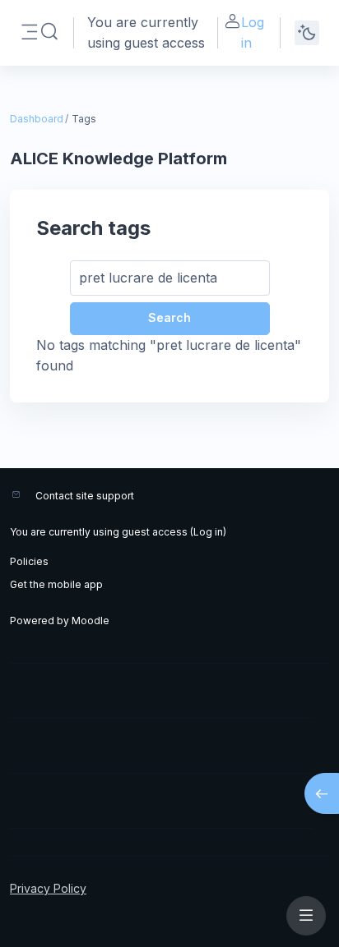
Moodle (90, 620)
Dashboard (36, 119)
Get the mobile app (56, 584)
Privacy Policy (48, 888)
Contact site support (84, 496)
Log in (252, 32)
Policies (29, 561)
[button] (49, 32)
